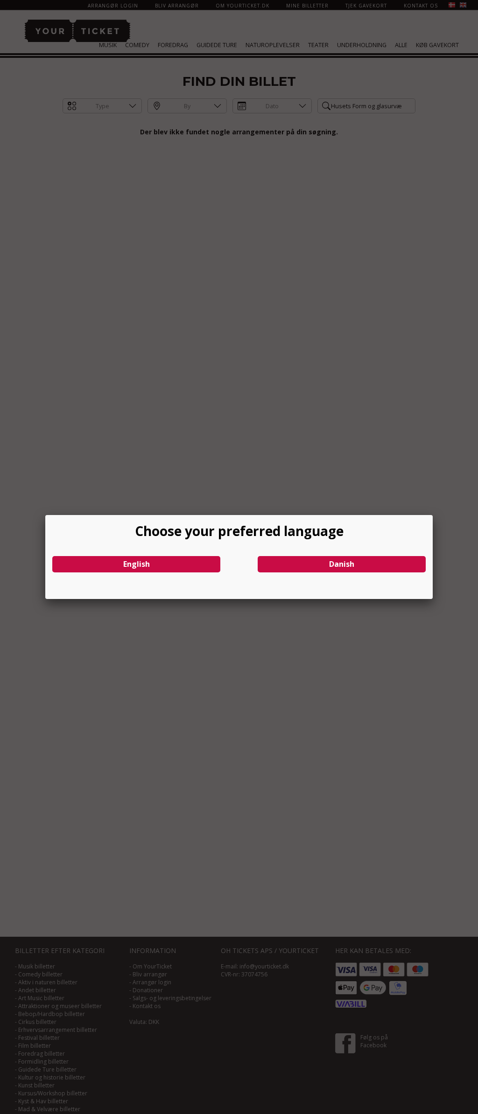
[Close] (432, 515)
